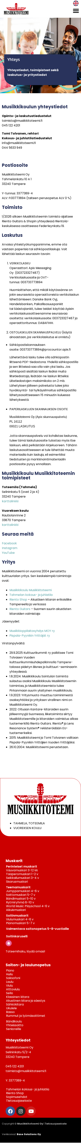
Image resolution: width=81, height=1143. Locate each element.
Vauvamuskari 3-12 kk (22, 870)
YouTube (8, 553)
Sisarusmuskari (17, 881)
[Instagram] (20, 1111)
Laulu (9, 982)
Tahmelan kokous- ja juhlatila (31, 595)
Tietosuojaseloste (19, 1100)
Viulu (9, 985)
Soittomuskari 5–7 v (20, 895)
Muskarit (14, 860)
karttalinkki (10, 501)
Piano (10, 970)
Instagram (9, 548)
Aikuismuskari (16, 910)
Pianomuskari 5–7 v (20, 923)
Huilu (9, 974)
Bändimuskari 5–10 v (21, 898)
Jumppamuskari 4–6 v (22, 891)
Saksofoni (13, 978)
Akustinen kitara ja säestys (25, 1000)
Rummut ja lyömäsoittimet (25, 1016)
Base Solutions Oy (29, 1134)
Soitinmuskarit (17, 915)
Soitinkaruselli (17, 936)
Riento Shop (18, 599)
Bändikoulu (14, 1021)
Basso (10, 1012)
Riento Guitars (19, 609)
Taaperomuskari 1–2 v (22, 874)
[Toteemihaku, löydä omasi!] (9, 943)
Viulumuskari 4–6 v (20, 919)
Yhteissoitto (14, 1025)
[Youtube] (31, 1111)
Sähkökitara (15, 1004)
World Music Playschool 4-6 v (28, 906)
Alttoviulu (13, 989)
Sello (9, 993)
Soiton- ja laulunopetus (28, 965)
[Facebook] (10, 1111)
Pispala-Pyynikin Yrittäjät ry (29, 635)
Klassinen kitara (17, 997)
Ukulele (11, 1008)
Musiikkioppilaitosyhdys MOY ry (32, 631)
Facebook (9, 543)
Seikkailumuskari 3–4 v (22, 878)
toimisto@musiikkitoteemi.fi (22, 120)
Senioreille (13, 1029)
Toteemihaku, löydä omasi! (25, 951)
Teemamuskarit (18, 887)
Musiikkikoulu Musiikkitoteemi (30, 590)
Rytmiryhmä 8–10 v (20, 902)
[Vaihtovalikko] (76, 11)
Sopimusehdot (16, 1097)
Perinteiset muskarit (21, 866)
